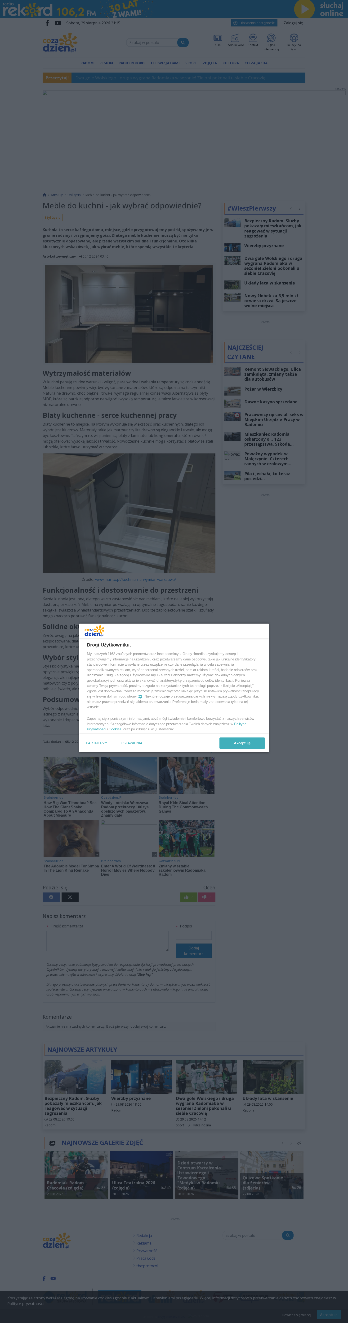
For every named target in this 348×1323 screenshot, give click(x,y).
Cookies (115, 729)
